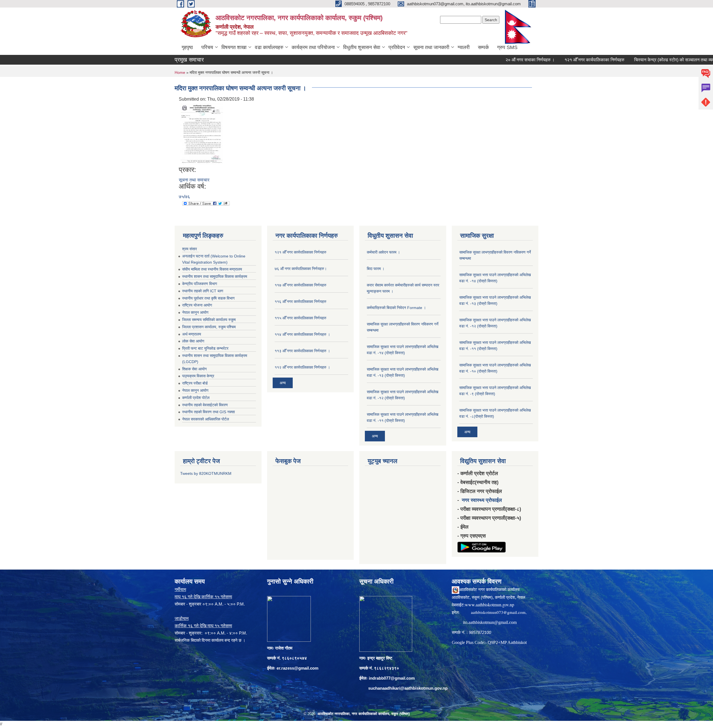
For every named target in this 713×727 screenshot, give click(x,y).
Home (180, 72)
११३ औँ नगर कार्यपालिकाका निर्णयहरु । (302, 351)
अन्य (283, 383)
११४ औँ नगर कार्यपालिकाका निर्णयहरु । (302, 334)
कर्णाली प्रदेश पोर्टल (195, 397)
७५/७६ (184, 196)
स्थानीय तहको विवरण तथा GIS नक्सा (208, 412)
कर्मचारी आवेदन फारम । (383, 252)
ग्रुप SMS (507, 47)
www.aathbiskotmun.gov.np (489, 604)
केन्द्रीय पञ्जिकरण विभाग (199, 283)
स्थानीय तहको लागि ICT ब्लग (202, 291)
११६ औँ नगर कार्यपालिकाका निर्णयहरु (300, 301)
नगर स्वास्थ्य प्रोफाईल (482, 500)
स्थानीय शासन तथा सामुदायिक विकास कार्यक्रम (214, 276)
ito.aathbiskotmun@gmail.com (490, 622)
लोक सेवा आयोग (193, 341)
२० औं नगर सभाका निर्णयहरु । (506, 59)
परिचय (207, 47)
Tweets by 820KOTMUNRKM (205, 473)
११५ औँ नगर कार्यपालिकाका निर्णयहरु (300, 318)
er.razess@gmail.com (297, 668)
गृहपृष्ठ (187, 47)
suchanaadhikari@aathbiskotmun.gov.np (408, 688)
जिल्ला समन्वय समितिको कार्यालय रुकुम (209, 319)
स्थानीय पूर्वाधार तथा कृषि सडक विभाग (208, 298)
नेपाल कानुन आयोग (195, 312)
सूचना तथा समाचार (194, 180)
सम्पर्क (483, 47)
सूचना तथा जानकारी (431, 47)
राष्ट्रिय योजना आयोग (197, 305)
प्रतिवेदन (397, 47)
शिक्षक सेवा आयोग (194, 369)
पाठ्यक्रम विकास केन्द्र (198, 376)
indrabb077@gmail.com (392, 678)
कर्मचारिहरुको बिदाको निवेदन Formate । (396, 307)
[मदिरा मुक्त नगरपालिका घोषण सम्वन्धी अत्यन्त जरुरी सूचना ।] (201, 134)
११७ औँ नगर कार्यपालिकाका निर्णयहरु (300, 285)
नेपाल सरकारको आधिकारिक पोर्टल (205, 419)
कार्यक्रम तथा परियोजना (313, 47)
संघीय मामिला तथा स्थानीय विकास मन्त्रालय (212, 269)
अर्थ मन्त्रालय (191, 334)
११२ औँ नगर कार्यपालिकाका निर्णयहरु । (302, 367)
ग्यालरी (464, 47)
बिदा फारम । (375, 268)
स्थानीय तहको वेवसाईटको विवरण (205, 405)
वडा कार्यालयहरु (269, 47)
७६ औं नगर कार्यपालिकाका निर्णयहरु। (301, 268)
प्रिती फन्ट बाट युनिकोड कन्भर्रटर (205, 348)
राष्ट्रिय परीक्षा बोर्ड (195, 383)
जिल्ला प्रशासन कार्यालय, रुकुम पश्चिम (209, 327)
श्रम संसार (189, 249)
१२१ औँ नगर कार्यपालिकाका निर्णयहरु (570, 59)
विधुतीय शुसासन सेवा (361, 47)
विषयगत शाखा (233, 47)
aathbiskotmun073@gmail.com (498, 612)
